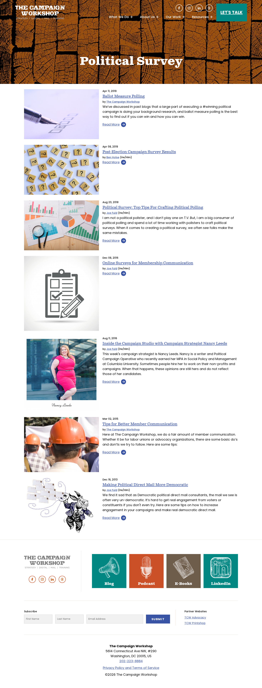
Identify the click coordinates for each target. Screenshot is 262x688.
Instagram (189, 8)
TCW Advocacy (195, 617)
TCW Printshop (195, 623)
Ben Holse (112, 157)
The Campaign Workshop (123, 102)
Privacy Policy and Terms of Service (131, 668)
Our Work (173, 17)
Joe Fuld (111, 213)
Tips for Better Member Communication (139, 424)
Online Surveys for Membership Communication (147, 263)
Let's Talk (231, 12)
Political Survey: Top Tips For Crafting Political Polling (152, 207)
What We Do (119, 17)
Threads (209, 8)
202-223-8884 (131, 661)
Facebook (179, 8)
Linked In (199, 8)
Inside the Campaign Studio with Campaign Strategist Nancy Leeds (164, 343)
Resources (200, 17)
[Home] (40, 12)
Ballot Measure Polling (123, 96)
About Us (147, 17)
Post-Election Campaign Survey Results (139, 151)
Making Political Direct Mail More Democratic (145, 484)
